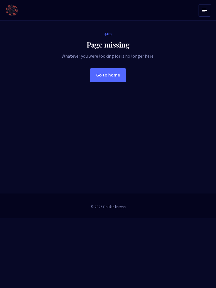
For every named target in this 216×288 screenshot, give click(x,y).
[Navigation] (205, 10)
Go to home (108, 75)
